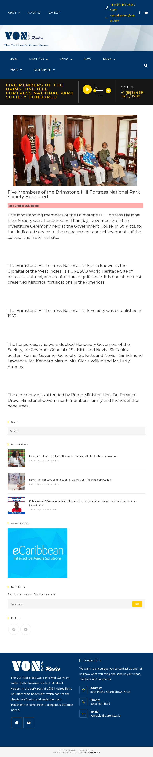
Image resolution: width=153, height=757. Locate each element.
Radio (64, 59)
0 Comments (53, 460)
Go (137, 603)
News (87, 59)
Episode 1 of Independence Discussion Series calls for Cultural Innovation (73, 456)
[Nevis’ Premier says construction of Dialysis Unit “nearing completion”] (16, 481)
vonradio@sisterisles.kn (105, 715)
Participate (42, 70)
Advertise (34, 12)
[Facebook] (139, 13)
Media (107, 59)
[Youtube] (146, 13)
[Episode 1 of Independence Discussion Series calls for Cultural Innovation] (16, 458)
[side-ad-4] (37, 553)
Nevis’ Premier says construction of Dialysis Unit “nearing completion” (70, 479)
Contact (54, 12)
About (12, 12)
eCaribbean (92, 753)
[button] (146, 65)
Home (14, 59)
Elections (36, 59)
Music (14, 70)
